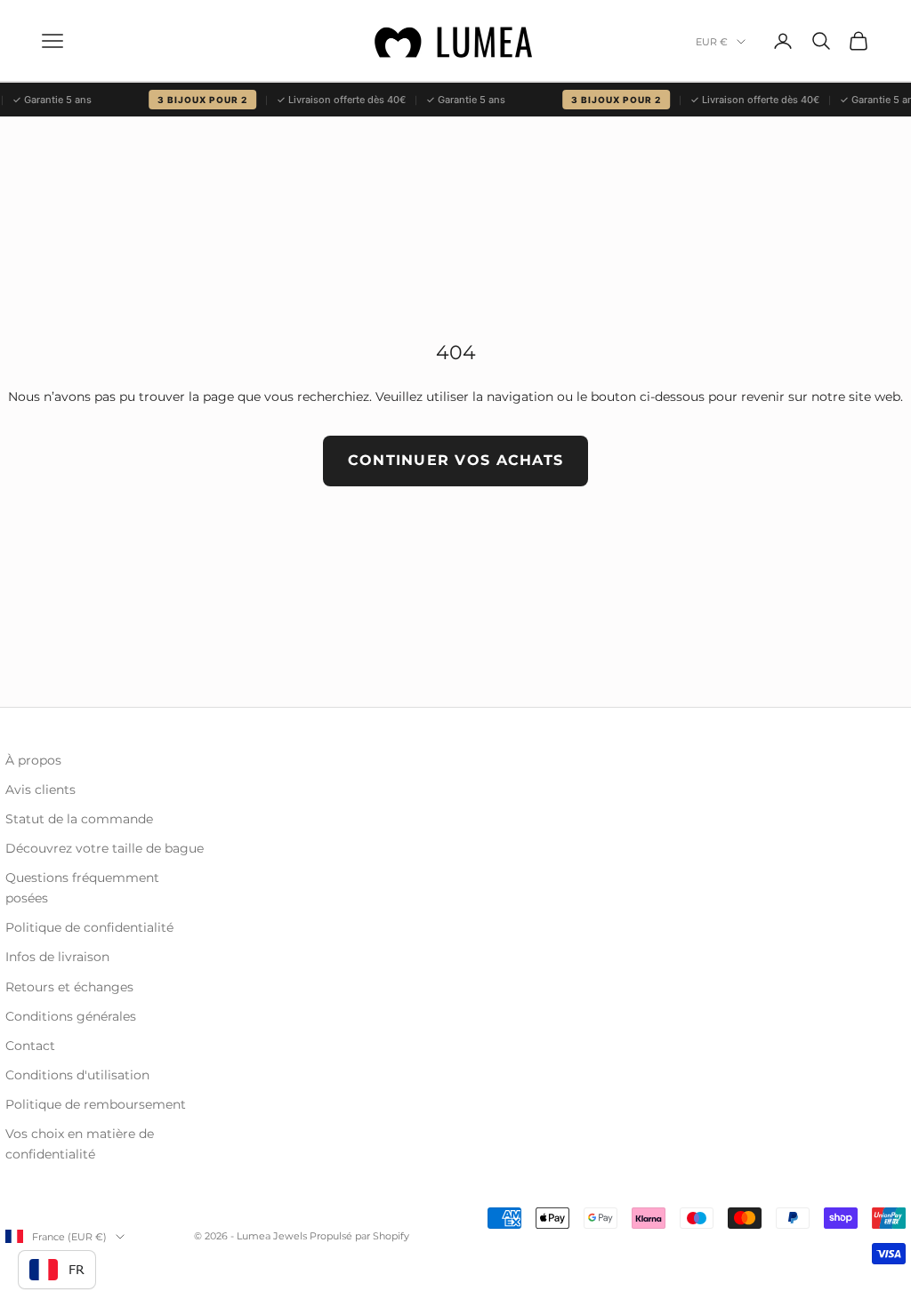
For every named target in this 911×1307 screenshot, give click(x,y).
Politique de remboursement (95, 1104)
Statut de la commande (79, 819)
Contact (30, 1046)
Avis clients (40, 790)
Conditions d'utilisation (77, 1075)
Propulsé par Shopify (359, 1236)
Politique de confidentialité (89, 927)
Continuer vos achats (456, 460)
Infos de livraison (57, 957)
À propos (33, 760)
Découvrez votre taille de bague (104, 848)
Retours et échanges (69, 987)
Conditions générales (70, 1016)
